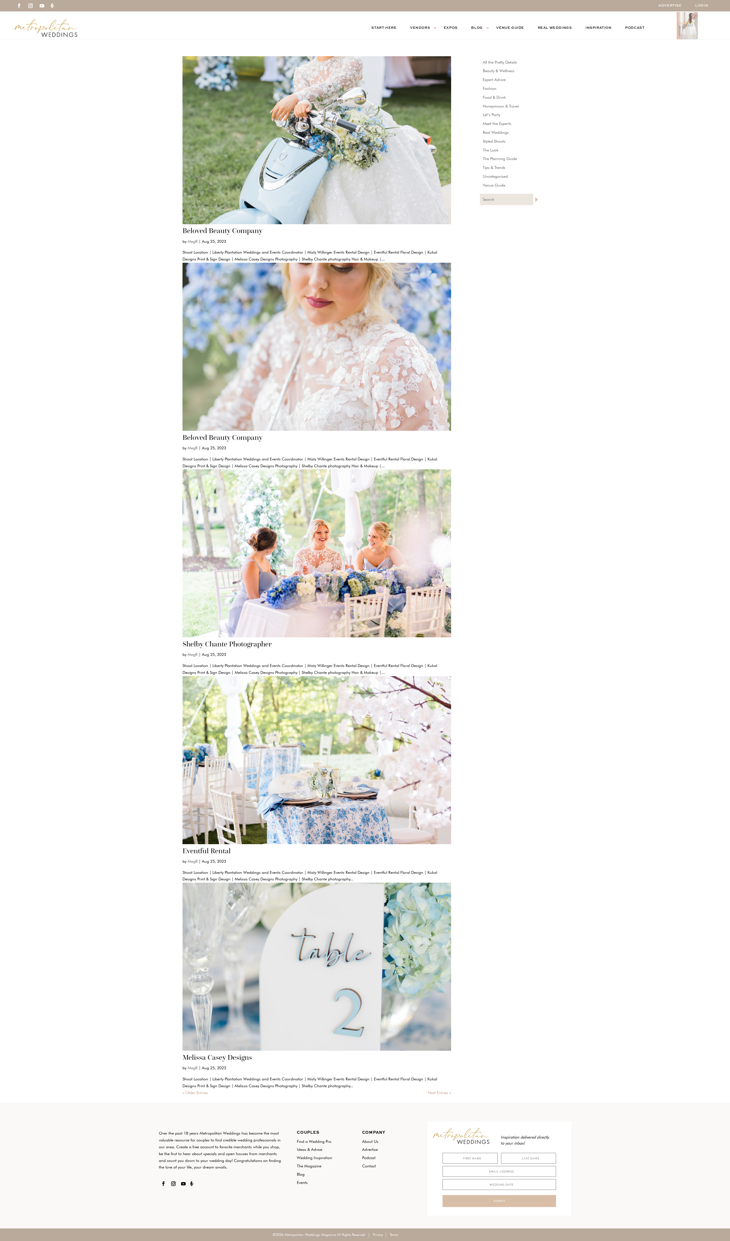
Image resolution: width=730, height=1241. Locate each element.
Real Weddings (555, 28)
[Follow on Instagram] (30, 5)
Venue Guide (510, 28)
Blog (476, 28)
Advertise (670, 5)
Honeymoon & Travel (501, 106)
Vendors (420, 28)
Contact (369, 1166)
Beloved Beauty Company (222, 230)
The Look (490, 150)
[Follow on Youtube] (41, 5)
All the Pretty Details (500, 62)
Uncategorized (495, 176)
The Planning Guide (500, 158)
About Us (370, 1141)
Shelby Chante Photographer (227, 643)
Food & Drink (494, 97)
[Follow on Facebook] (19, 5)
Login (701, 5)
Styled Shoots (494, 141)
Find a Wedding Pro (314, 1141)
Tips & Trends (494, 167)
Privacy (378, 1234)
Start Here (383, 28)
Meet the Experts (497, 123)
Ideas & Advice (309, 1149)
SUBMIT (499, 1201)
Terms (394, 1234)
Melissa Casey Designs (217, 1057)
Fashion (489, 88)
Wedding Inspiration (314, 1157)
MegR (193, 241)
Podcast (634, 28)
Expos (451, 28)
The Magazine (309, 1166)
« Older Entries (195, 1092)
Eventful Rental (206, 850)
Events (302, 1182)
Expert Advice (494, 79)
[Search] (540, 199)
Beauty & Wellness (498, 70)
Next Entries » (439, 1092)
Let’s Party (491, 114)
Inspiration (598, 28)
